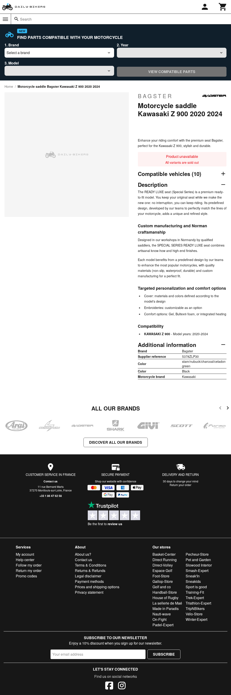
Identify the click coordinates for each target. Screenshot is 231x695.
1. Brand (12, 44)
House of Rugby (165, 597)
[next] (227, 409)
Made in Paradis (165, 608)
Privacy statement (89, 592)
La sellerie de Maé (167, 603)
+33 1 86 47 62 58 (50, 496)
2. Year (122, 44)
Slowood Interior (199, 565)
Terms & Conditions (90, 565)
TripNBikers (195, 608)
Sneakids (193, 581)
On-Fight (159, 619)
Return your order (180, 485)
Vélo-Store (194, 614)
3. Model (12, 63)
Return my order (29, 570)
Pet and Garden (198, 559)
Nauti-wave (161, 614)
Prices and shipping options (97, 586)
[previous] (220, 409)
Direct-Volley (162, 565)
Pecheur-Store (197, 554)
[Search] (16, 19)
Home (9, 86)
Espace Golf (162, 570)
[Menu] (5, 19)
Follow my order (29, 565)
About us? (83, 554)
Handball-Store (164, 592)
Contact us (51, 481)
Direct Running (164, 559)
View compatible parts (171, 71)
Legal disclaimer (88, 576)
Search (26, 19)
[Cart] (222, 6)
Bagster (155, 96)
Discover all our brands (115, 442)
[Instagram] (121, 686)
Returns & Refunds (90, 570)
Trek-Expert (195, 597)
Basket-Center (164, 554)
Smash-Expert (197, 570)
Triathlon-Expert (198, 603)
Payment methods (89, 581)
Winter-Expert (196, 619)
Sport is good (196, 586)
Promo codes (26, 576)
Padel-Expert (162, 624)
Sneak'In (193, 576)
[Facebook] (109, 686)
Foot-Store (160, 576)
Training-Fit (195, 592)
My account (25, 554)
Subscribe (164, 654)
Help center (25, 559)
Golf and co (161, 586)
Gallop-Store (162, 581)
